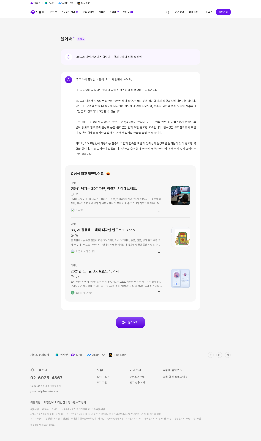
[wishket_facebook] (211, 355)
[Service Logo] (37, 12)
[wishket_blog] (219, 355)
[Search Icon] (167, 12)
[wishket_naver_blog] (228, 355)
